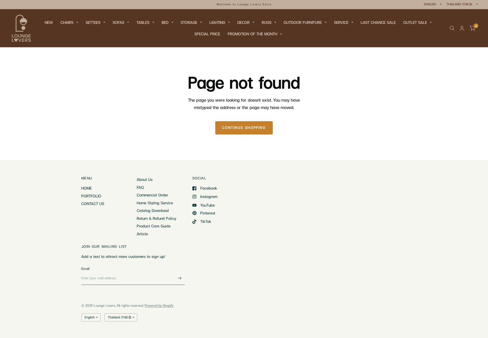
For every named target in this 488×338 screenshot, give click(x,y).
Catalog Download (153, 210)
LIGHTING (217, 22)
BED (165, 22)
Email (85, 268)
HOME (86, 188)
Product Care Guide (154, 226)
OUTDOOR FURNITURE (303, 22)
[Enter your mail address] (180, 278)
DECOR (243, 22)
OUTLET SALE (415, 22)
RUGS (266, 22)
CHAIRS (66, 22)
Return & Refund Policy (156, 218)
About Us (144, 179)
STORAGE (189, 22)
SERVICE (341, 22)
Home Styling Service (155, 203)
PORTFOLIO (91, 196)
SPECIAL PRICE (207, 34)
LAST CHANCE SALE (378, 22)
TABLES (142, 22)
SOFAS (118, 22)
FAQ (140, 187)
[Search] (452, 28)
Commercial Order (152, 195)
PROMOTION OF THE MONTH (252, 34)
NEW (49, 22)
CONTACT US (92, 203)
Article (142, 234)
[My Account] (462, 28)
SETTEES (93, 22)
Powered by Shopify (159, 305)
